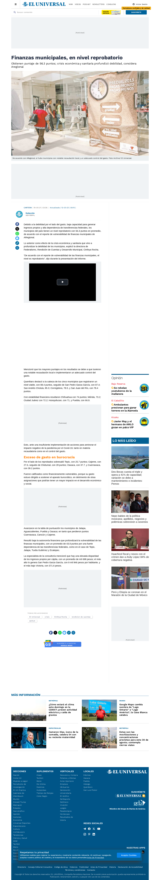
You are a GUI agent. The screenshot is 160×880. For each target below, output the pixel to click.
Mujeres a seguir (20, 781)
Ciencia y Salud (20, 838)
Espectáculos (19, 826)
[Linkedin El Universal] (93, 834)
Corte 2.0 (17, 778)
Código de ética (61, 867)
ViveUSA (64, 805)
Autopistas (41, 790)
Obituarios (64, 787)
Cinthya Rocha (60, 617)
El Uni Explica (19, 790)
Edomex (87, 775)
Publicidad (83, 867)
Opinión (116, 378)
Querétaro (88, 787)
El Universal (34, 617)
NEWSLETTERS (98, 4)
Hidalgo (87, 784)
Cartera (28, 208)
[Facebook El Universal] (89, 829)
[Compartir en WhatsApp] (17, 233)
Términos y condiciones (75, 870)
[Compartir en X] (17, 229)
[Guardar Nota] (17, 248)
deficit (32, 621)
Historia (112, 867)
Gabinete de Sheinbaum (18, 794)
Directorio (22, 867)
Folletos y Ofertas (68, 778)
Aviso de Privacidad (98, 867)
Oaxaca (87, 778)
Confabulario (19, 832)
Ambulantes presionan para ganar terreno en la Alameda (124, 407)
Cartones (17, 817)
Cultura (16, 829)
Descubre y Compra (69, 775)
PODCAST (86, 4)
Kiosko (115, 417)
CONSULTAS (111, 4)
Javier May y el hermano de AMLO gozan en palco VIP (122, 424)
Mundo (16, 799)
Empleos (64, 784)
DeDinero (64, 802)
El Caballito (117, 400)
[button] (136, 12)
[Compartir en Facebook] (17, 224)
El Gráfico (64, 796)
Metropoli (17, 805)
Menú (15, 847)
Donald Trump (19, 802)
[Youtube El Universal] (98, 829)
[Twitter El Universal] (93, 829)
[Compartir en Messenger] (17, 238)
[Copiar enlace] (17, 243)
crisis (47, 617)
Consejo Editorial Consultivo (40, 867)
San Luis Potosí (90, 790)
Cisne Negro (42, 796)
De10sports (65, 799)
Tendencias (18, 835)
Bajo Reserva (118, 383)
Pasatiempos (66, 811)
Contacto (91, 870)
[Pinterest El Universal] (89, 834)
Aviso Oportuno (67, 781)
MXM (71, 4)
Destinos (40, 787)
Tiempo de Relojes (45, 793)
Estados (16, 808)
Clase (39, 775)
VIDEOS (78, 4)
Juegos (63, 808)
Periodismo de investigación (19, 785)
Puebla (87, 781)
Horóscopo (65, 814)
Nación (16, 775)
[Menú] (15, 4)
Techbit (16, 844)
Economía (17, 820)
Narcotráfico (18, 811)
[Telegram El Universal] (85, 829)
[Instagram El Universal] (85, 834)
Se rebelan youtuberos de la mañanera (121, 390)
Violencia (73, 867)
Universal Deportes (21, 823)
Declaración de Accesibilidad (130, 867)
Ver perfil (30, 215)
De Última (41, 784)
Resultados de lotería (66, 818)
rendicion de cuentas (81, 617)
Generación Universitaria (65, 791)
